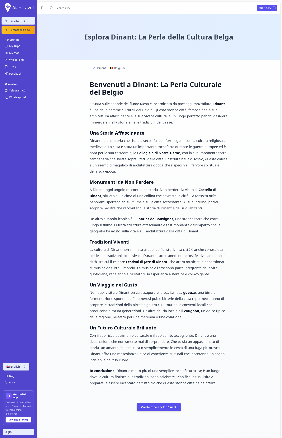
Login (8, 432)
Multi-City (265, 8)
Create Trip (18, 20)
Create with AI (20, 30)
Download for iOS (18, 419)
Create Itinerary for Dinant (158, 407)
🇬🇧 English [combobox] (13, 366)
